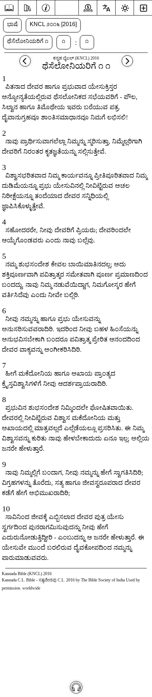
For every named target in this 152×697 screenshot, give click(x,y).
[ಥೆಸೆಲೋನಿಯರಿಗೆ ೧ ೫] (25, 64)
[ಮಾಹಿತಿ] (46, 7)
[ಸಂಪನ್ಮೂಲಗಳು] (27, 7)
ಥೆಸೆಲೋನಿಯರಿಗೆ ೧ (27, 41)
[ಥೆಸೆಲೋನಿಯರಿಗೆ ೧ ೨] (127, 64)
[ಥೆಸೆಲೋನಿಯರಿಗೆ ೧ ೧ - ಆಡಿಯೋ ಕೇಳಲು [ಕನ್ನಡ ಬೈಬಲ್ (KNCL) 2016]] (76, 687)
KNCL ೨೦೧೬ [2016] (53, 24)
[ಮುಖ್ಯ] (9, 8)
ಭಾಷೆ (12, 24)
